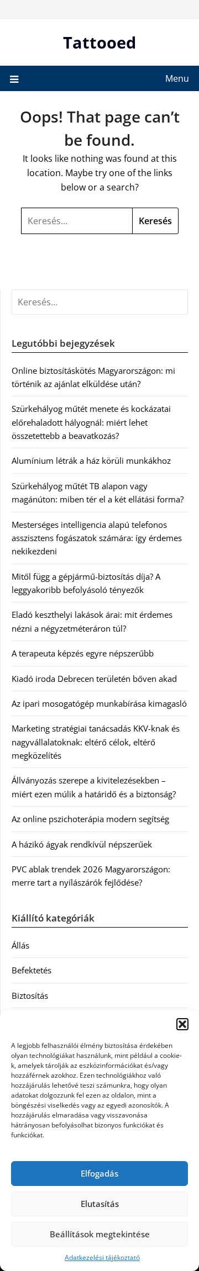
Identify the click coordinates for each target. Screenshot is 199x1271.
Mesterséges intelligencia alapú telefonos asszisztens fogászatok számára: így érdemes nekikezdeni (97, 538)
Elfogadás (99, 1173)
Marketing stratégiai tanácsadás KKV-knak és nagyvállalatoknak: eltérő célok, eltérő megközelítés (96, 742)
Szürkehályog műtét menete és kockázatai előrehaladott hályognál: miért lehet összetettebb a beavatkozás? (91, 422)
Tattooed (99, 42)
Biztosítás (30, 995)
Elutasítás (100, 1203)
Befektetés (31, 970)
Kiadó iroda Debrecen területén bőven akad (94, 678)
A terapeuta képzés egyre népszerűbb (83, 653)
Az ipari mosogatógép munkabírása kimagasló (99, 703)
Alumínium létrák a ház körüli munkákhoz (91, 460)
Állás (20, 945)
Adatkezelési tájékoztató (102, 1257)
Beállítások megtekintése (100, 1234)
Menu (177, 78)
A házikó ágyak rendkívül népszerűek (82, 844)
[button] (182, 1024)
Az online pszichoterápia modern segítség (90, 818)
